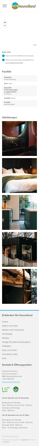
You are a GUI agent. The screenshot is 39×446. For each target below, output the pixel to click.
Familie (5, 322)
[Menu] (5, 6)
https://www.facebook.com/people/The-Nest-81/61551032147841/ (19, 60)
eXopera (6, 442)
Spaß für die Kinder (10, 326)
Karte (4, 358)
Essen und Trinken (9, 350)
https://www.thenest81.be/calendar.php (19, 56)
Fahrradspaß (7, 334)
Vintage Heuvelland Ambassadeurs (16, 342)
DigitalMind (25, 440)
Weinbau (5, 338)
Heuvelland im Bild (9, 354)
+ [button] (5, 22)
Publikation (6, 346)
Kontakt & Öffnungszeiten (10, 436)
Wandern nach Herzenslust (13, 330)
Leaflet (34, 45)
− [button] (5, 25)
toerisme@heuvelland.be (11, 382)
